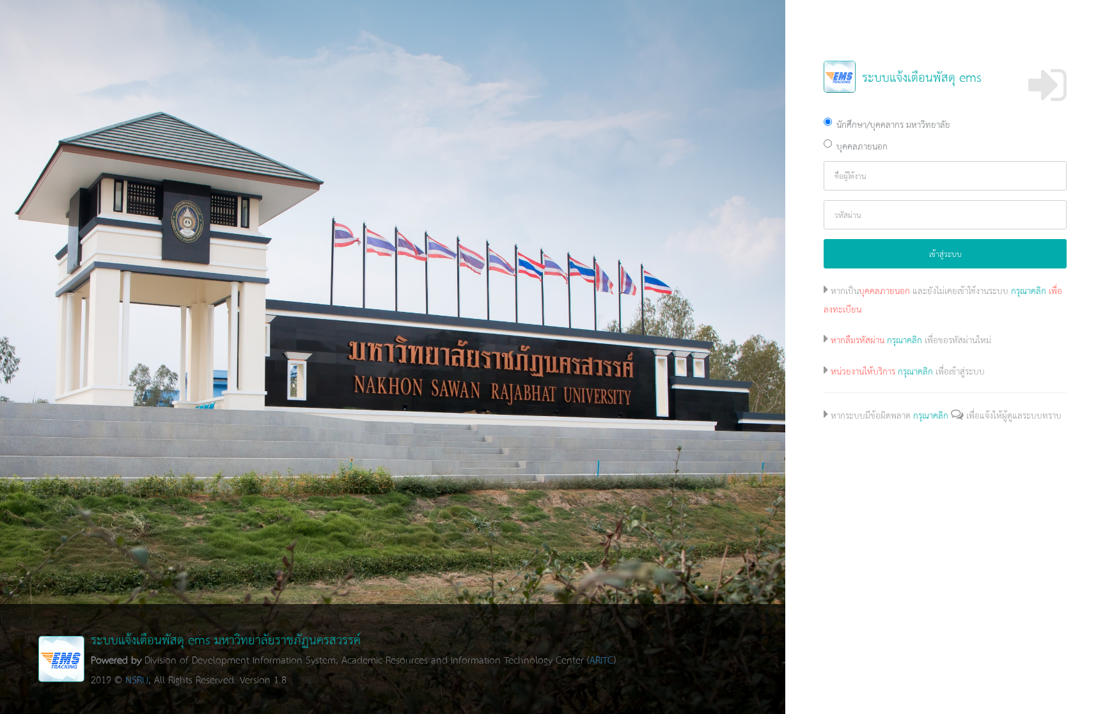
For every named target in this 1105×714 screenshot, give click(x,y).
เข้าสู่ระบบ (945, 253)
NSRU (136, 679)
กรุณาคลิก (1028, 290)
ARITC (601, 659)
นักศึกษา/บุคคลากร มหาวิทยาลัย (893, 124)
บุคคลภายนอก (862, 146)
